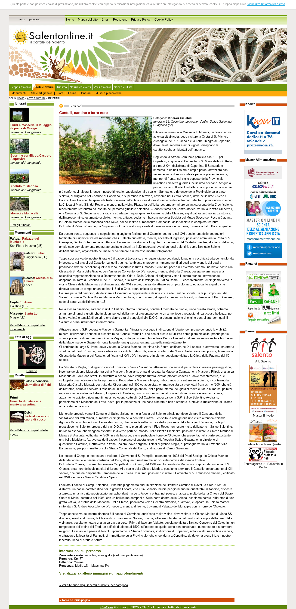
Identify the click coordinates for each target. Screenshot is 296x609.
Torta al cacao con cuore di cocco (37, 418)
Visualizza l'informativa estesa (266, 4)
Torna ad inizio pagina (76, 600)
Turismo (62, 87)
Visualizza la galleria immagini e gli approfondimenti (101, 573)
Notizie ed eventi (80, 87)
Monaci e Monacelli (24, 213)
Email (105, 19)
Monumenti (19, 93)
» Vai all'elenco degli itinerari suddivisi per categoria (93, 585)
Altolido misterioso (24, 186)
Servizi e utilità (123, 87)
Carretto (31, 371)
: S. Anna (21, 302)
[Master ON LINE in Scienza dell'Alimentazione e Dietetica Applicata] (263, 257)
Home (70, 19)
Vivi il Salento (102, 87)
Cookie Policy (163, 19)
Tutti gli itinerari (20, 225)
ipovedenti (34, 19)
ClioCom (106, 607)
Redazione (120, 19)
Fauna (72, 93)
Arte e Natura (36, 98)
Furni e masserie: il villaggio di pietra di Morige (31, 127)
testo (22, 19)
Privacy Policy (141, 19)
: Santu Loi (24, 313)
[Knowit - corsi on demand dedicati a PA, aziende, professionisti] (263, 153)
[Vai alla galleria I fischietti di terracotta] (32, 367)
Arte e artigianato (41, 93)
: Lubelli (35, 253)
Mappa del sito (88, 19)
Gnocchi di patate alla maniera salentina (25, 403)
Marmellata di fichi (37, 384)
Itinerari (86, 93)
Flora (60, 93)
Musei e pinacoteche (109, 93)
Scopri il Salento (20, 87)
